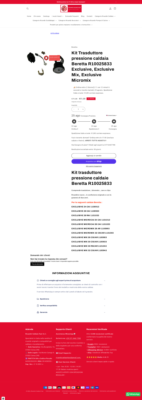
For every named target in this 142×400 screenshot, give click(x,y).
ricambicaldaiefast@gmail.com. (68, 358)
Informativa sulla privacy (69, 391)
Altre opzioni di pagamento (94, 166)
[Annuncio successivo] (116, 2)
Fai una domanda (37, 264)
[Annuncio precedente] (26, 2)
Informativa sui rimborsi (53, 391)
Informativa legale (75, 393)
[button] (27, 8)
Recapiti (65, 393)
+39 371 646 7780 (73, 338)
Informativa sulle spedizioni (108, 391)
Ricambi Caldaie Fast (37, 391)
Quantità (74, 105)
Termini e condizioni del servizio (88, 391)
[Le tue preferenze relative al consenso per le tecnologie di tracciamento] (3, 398)
